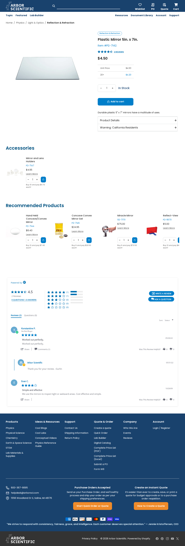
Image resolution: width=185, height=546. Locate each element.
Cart (176, 6)
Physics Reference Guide (45, 444)
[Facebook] (157, 538)
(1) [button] (67, 292)
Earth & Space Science (19, 443)
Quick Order (101, 433)
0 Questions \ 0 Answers (24, 299)
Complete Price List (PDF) (105, 449)
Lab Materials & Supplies (14, 454)
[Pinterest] (162, 538)
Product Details (110, 120)
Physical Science (15, 433)
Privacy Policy (90, 538)
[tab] (16, 316)
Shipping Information (76, 433)
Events (127, 433)
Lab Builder (100, 438)
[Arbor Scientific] (20, 538)
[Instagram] (167, 538)
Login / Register (161, 428)
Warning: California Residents (119, 127)
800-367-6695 (19, 487)
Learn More (32, 174)
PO (153, 8)
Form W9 (99, 469)
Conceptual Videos (46, 438)
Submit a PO (101, 464)
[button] (161, 299)
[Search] (54, 6)
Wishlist (140, 8)
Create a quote (102, 428)
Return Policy (72, 438)
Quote (164, 8)
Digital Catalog (102, 443)
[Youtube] (172, 538)
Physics (20, 22)
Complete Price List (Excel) (105, 457)
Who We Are (130, 428)
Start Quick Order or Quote (93, 506)
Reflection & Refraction (110, 33)
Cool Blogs (41, 428)
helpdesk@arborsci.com (25, 492)
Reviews (127, 438)
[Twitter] (177, 538)
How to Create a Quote (151, 506)
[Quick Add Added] (43, 179)
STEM (9, 447)
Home (9, 22)
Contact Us (71, 428)
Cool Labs (40, 433)
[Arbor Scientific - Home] (20, 6)
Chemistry (12, 438)
